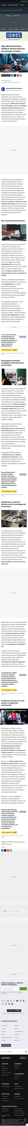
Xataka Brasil (5, 1111)
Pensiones (22, 29)
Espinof (16, 1078)
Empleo (4, 1040)
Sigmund (21, 842)
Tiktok (12, 1003)
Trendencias (5, 1096)
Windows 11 (17, 1040)
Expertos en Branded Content (13, 90)
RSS (3, 1003)
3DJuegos (16, 1066)
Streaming (4, 1025)
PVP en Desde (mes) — (9, 491)
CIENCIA (22, 5)
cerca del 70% (13, 97)
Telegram (23, 1000)
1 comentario (6, 75)
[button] (14, 88)
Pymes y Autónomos (19, 1098)
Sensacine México (18, 1111)
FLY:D (16, 842)
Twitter (15, 75)
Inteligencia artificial (7, 1037)
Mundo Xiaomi (5, 1075)
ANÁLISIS (3, 5)
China (4, 29)
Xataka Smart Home (6, 1072)
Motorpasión (17, 1086)
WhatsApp (8, 1000)
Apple (3, 1034)
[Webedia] (24, 1)
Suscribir (23, 988)
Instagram (20, 1000)
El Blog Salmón (18, 1096)
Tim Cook (10, 29)
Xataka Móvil (5, 1068)
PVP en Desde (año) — (9, 350)
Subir (22, 1058)
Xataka (3, 1066)
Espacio (4, 1028)
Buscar (26, 1051)
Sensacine (17, 1076)
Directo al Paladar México (6, 1115)
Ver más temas (6, 1045)
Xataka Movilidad (18, 1031)
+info (19, 39)
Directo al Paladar (6, 1086)
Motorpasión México (19, 1115)
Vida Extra (16, 1068)
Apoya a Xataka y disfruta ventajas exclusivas (14, 1013)
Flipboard (18, 75)
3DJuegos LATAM (18, 1108)
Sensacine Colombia (19, 1113)
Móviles (16, 1028)
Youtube (17, 1000)
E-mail (21, 75)
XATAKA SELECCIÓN (13, 5)
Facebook (12, 75)
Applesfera (4, 1070)
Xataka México (5, 1108)
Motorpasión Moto (18, 1088)
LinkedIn (9, 1003)
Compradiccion (5, 1100)
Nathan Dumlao (6, 844)
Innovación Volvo (16, 15)
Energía (4, 1031)
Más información (5, 1124)
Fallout (16, 29)
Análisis (16, 1025)
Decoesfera (4, 1098)
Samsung (17, 1034)
